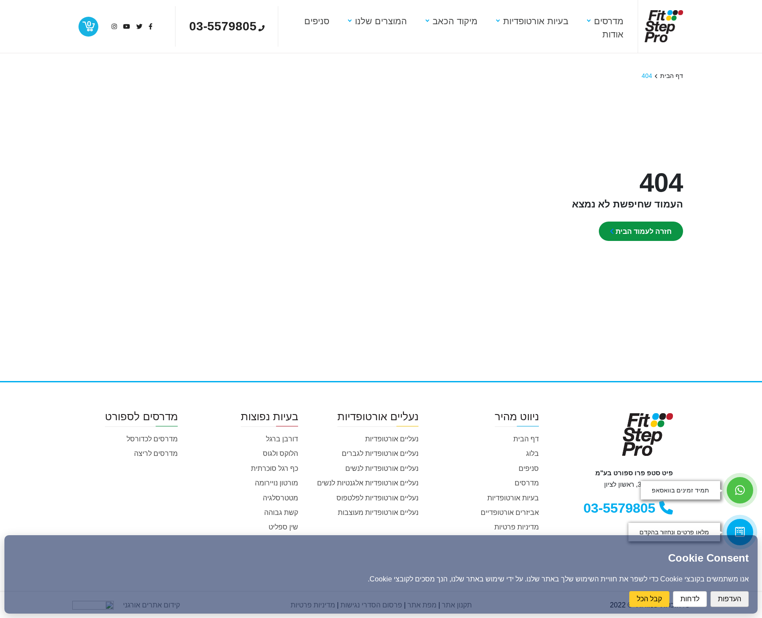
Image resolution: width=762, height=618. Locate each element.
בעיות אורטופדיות (513, 498)
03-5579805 (621, 508)
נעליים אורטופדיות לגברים (380, 453)
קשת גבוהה (281, 512)
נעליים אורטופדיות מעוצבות (378, 512)
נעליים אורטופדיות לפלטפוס (377, 498)
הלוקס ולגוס (280, 453)
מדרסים (527, 483)
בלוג (532, 453)
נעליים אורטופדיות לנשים (381, 468)
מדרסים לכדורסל (152, 439)
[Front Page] (664, 25)
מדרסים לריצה (156, 453)
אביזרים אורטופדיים (510, 512)
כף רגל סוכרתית (274, 468)
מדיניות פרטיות (516, 527)
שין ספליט (283, 527)
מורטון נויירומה (276, 483)
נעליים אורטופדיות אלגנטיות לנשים (367, 483)
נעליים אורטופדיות (391, 439)
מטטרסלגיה (280, 498)
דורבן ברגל (282, 439)
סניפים (529, 468)
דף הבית (526, 439)
